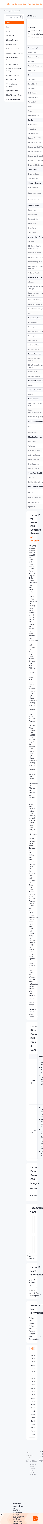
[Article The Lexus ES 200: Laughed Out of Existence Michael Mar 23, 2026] (29, 1225)
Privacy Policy (26, 1460)
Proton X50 (35, 1404)
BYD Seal (34, 1427)
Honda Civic (35, 1411)
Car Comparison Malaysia (20, 11)
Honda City (35, 1418)
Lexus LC (34, 1394)
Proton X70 (35, 1434)
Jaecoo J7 (34, 1408)
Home (6, 11)
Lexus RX (34, 1378)
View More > (34, 1188)
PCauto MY (29, 1456)
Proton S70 (35, 1414)
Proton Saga (35, 1424)
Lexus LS (34, 1375)
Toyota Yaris (35, 1421)
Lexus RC (34, 1401)
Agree (35, 1518)
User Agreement (33, 1460)
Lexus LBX (34, 1355)
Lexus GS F (35, 1398)
